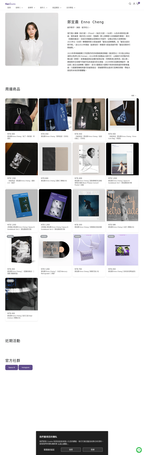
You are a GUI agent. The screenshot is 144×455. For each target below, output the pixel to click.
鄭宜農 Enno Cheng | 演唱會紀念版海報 (88, 227)
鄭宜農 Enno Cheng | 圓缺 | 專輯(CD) (54, 181)
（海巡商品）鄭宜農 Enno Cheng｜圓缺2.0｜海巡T (21, 182)
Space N (11, 367)
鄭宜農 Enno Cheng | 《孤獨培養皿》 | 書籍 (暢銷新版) (20, 272)
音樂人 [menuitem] (18, 8)
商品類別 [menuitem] (55, 8)
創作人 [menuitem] (42, 8)
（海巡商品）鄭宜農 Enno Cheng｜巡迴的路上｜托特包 (88, 137)
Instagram (25, 367)
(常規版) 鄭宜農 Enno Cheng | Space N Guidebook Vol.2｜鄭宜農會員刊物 (21, 228)
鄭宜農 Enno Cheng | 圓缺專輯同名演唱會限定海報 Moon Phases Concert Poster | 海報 (88, 183)
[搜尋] (130, 3)
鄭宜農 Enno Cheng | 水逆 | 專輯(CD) (121, 227)
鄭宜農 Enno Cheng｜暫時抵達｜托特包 (54, 136)
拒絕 (92, 450)
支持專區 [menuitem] (69, 8)
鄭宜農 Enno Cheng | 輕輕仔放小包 (87, 271)
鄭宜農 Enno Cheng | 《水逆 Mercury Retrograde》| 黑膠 (54, 272)
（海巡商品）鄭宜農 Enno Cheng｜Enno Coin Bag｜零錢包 (122, 137)
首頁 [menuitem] (9, 8)
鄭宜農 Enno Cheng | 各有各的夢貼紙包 (121, 271)
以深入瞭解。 (63, 444)
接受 (71, 450)
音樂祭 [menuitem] (30, 8)
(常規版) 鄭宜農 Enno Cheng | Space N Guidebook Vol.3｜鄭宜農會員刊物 (54, 228)
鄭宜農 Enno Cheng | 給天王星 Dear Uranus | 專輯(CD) (19, 317)
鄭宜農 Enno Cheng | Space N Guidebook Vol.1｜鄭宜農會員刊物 (120, 182)
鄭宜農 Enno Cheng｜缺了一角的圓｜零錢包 (21, 137)
